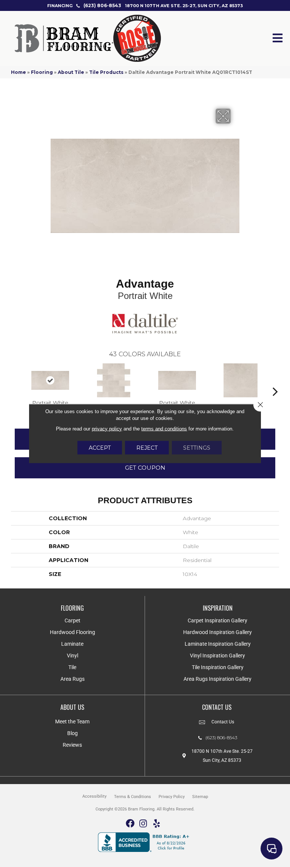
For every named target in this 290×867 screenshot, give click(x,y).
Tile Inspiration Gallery (218, 667)
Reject (146, 447)
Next (275, 380)
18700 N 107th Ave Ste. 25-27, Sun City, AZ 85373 (184, 5)
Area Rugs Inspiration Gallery (217, 679)
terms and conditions (164, 429)
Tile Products (106, 72)
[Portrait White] (50, 380)
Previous (14, 380)
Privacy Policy (172, 796)
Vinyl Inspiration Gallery (217, 656)
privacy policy (107, 429)
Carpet (72, 620)
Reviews (72, 745)
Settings (196, 447)
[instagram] (143, 824)
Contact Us (222, 722)
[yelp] (156, 824)
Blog (72, 733)
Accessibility (94, 796)
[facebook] (130, 824)
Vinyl (72, 656)
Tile (72, 667)
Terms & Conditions (132, 796)
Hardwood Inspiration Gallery (217, 632)
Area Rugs (72, 679)
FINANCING (59, 5)
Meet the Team (72, 721)
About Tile (71, 72)
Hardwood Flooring (72, 632)
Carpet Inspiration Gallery (217, 620)
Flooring (42, 72)
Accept (100, 447)
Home (18, 72)
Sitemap (200, 796)
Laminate (72, 644)
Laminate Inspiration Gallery (218, 644)
